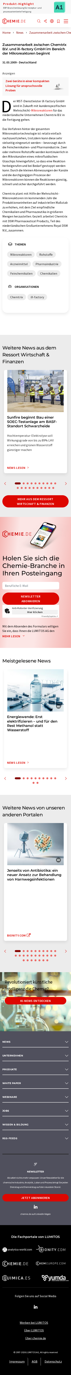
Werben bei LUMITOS (34, 1323)
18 (45, 488)
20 (53, 488)
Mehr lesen (11, 636)
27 (43, 960)
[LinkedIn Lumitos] (35, 1307)
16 (37, 488)
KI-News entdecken (35, 1001)
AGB (34, 1361)
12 (22, 488)
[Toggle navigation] (66, 21)
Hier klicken (35, 612)
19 (49, 488)
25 (35, 960)
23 (28, 960)
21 (55, 956)
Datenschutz (53, 1361)
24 (32, 960)
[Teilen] (45, 21)
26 (39, 960)
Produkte (9, 1069)
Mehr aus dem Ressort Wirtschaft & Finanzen (35, 501)
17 (41, 488)
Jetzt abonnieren (35, 1198)
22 (24, 960)
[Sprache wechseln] (52, 21)
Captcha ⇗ (50, 616)
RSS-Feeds (9, 1138)
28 (47, 960)
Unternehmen (12, 1055)
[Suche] (39, 21)
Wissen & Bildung (15, 1124)
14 (30, 488)
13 (26, 488)
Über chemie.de (35, 1338)
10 (55, 483)
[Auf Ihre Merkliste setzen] (58, 21)
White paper (11, 1083)
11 (18, 488)
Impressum (17, 1361)
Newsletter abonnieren (30, 598)
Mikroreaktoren (41, 110)
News (6, 1041)
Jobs (5, 1110)
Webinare (9, 1096)
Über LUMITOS (34, 1330)
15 (34, 488)
